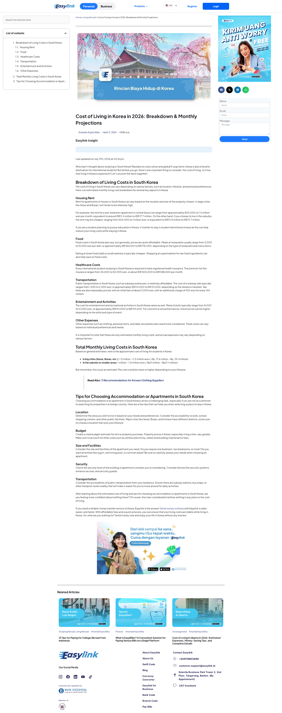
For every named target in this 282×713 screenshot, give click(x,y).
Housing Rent (27, 47)
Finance (119, 631)
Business (106, 6)
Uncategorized (179, 631)
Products (139, 6)
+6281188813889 (189, 658)
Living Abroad (89, 17)
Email (223, 110)
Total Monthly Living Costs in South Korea (38, 76)
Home (78, 17)
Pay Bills (147, 706)
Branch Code (150, 700)
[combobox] (36, 20)
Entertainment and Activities (36, 66)
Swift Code (148, 664)
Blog (145, 670)
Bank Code (148, 694)
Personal (88, 6)
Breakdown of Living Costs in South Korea (39, 42)
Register (192, 6)
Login (216, 6)
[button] (65, 33)
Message (225, 120)
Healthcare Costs (30, 56)
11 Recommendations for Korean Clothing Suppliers (132, 380)
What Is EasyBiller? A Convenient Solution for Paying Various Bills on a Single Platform (141, 639)
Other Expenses (29, 70)
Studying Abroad (67, 631)
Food (23, 51)
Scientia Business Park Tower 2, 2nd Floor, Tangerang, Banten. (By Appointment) (200, 676)
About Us (147, 658)
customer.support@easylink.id (197, 665)
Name (223, 101)
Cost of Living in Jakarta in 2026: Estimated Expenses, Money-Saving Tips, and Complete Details (196, 640)
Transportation (28, 61)
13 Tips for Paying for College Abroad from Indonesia (82, 639)
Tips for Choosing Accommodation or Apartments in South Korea (41, 81)
